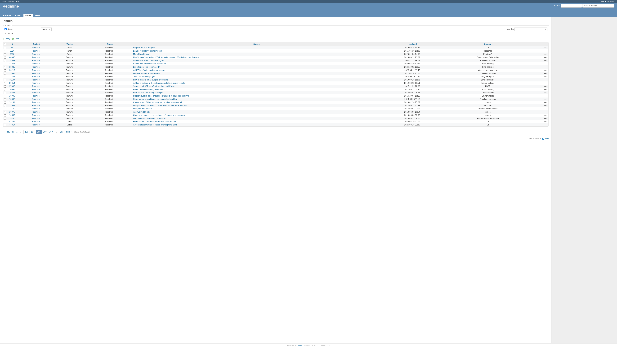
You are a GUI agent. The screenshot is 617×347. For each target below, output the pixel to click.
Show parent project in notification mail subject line (155, 99)
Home (4, 1)
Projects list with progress (144, 48)
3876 (12, 118)
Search (557, 5)
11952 (12, 105)
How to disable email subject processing (150, 80)
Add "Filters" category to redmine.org (149, 70)
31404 (12, 77)
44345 (12, 57)
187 (32, 132)
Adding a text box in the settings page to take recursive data (159, 83)
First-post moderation (142, 109)
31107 (12, 80)
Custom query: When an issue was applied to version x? (157, 102)
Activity (18, 15)
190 (51, 132)
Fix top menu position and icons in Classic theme (154, 121)
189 (45, 132)
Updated (413, 44)
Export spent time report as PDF (147, 67)
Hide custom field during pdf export (148, 93)
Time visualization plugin (144, 77)
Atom (547, 138)
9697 (12, 48)
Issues (28, 15)
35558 (12, 60)
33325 (12, 67)
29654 (12, 83)
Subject (256, 44)
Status (10, 29)
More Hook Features (142, 54)
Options (10, 33)
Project (36, 44)
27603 (12, 86)
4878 (12, 54)
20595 (12, 89)
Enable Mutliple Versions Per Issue (148, 51)
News (37, 15)
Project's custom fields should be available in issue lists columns (161, 96)
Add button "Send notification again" (149, 60)
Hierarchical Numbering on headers (149, 89)
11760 (12, 109)
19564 (12, 93)
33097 (12, 73)
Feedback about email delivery (146, 73)
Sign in (603, 1)
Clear (17, 39)
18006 (12, 96)
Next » (69, 132)
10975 (12, 112)
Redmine (36, 48)
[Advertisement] (567, 67)
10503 (12, 115)
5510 (12, 51)
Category (488, 44)
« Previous (9, 132)
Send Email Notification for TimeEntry (149, 64)
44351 (12, 121)
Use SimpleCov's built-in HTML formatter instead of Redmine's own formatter (166, 57)
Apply (8, 39)
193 (61, 132)
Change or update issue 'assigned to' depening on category (159, 115)
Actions (545, 47)
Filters (9, 26)
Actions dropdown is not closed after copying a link (155, 125)
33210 (12, 70)
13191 (12, 102)
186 (26, 132)
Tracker (70, 44)
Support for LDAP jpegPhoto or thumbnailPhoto (153, 86)
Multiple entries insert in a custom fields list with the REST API (160, 105)
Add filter (510, 29)
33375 (12, 64)
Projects (11, 1)
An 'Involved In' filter (141, 112)
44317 (12, 125)
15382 (12, 99)
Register (611, 1)
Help (17, 1)
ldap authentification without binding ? (149, 118)
